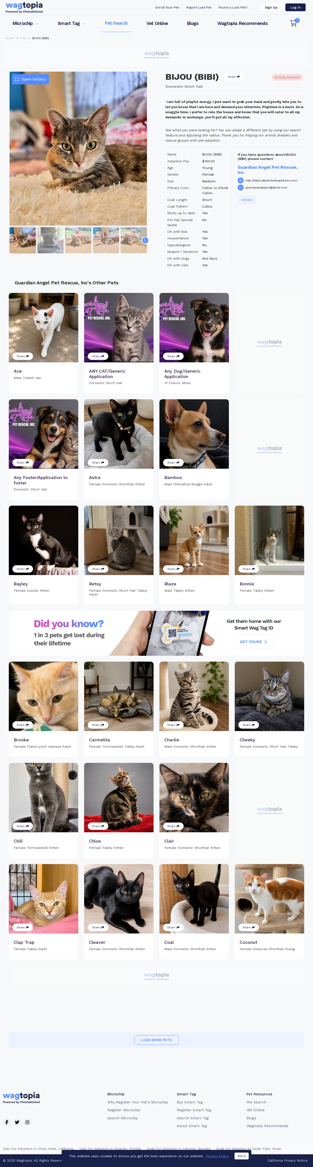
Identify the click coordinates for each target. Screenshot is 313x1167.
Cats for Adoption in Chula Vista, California (38, 1149)
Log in (296, 7)
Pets (23, 38)
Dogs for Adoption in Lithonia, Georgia (178, 1149)
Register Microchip (123, 1110)
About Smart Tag (192, 1126)
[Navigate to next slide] (145, 240)
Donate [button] (247, 199)
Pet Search (116, 23)
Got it (241, 1156)
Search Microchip (122, 1118)
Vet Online (157, 23)
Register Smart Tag (194, 1110)
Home (10, 38)
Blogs (193, 23)
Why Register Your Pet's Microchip (137, 1102)
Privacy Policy (217, 1156)
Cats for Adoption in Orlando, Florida (110, 1149)
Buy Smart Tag (190, 1102)
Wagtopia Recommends (242, 23)
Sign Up (271, 7)
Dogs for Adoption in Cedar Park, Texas (248, 1149)
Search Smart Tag (193, 1118)
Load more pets (156, 1040)
